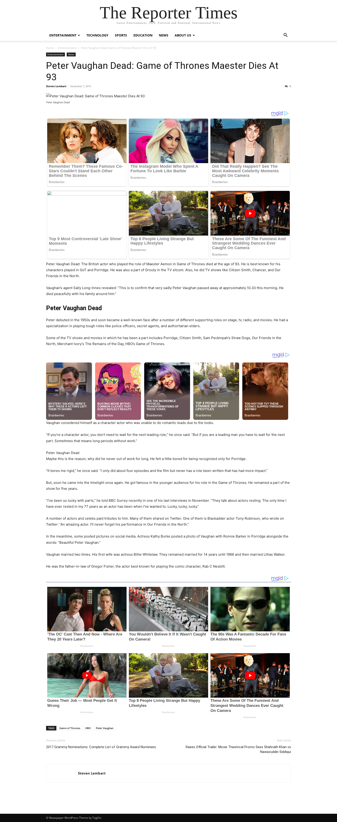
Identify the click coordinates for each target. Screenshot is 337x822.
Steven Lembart (56, 86)
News (163, 35)
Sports (121, 35)
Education (142, 35)
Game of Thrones (69, 728)
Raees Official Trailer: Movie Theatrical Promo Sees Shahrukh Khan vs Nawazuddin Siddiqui (238, 749)
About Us (183, 35)
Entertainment (62, 35)
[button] (285, 35)
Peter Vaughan (104, 728)
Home (50, 48)
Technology (97, 35)
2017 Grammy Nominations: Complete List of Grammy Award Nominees (101, 747)
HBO (88, 728)
